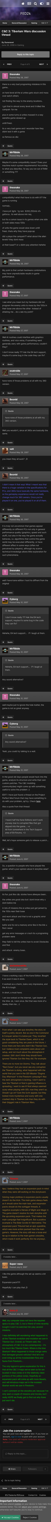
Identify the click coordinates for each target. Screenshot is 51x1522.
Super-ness (16, 1263)
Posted (19, 77)
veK (12, 448)
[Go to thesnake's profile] (5, 76)
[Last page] (47, 64)
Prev (9, 64)
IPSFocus (20, 1495)
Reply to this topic (25, 54)
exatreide (15, 370)
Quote (10, 146)
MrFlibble (15, 152)
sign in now (16, 1436)
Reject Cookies (29, 1517)
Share (13, 1469)
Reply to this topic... (16, 1453)
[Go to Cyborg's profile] (5, 601)
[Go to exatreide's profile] (5, 372)
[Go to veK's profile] (5, 451)
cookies (17, 1504)
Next (41, 64)
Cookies (42, 1495)
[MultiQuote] (3, 146)
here (38, 801)
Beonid (13, 399)
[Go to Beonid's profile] (5, 401)
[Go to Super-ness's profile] (5, 1265)
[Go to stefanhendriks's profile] (5, 967)
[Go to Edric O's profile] (5, 1312)
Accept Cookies (11, 1517)
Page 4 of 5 (25, 64)
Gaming (20, 45)
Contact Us (32, 1495)
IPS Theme (9, 1495)
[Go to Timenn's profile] (5, 1021)
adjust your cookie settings (34, 1507)
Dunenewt (9, 42)
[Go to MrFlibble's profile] (5, 154)
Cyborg (14, 599)
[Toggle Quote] (6, 411)
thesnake (15, 74)
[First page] (4, 64)
